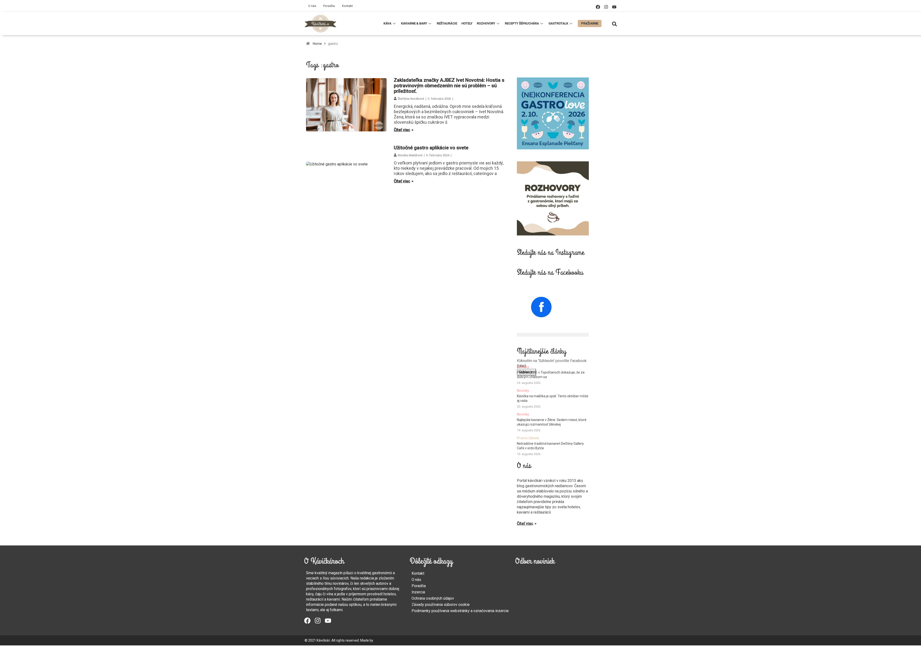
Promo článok (528, 438)
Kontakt (347, 6)
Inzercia (418, 592)
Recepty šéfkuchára (522, 23)
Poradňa (329, 6)
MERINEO (381, 640)
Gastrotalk (558, 23)
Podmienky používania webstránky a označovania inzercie (460, 610)
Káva (387, 23)
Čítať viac (402, 130)
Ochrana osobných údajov (433, 598)
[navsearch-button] (614, 23)
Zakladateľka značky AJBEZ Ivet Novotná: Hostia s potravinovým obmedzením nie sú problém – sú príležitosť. (449, 85)
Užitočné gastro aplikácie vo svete (431, 148)
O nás (312, 6)
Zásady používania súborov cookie (441, 604)
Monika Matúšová (410, 155)
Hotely (466, 23)
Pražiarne (589, 23)
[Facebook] (598, 7)
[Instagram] (606, 7)
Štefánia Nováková (411, 98)
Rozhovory (486, 23)
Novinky (523, 367)
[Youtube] (614, 7)
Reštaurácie (447, 23)
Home (317, 44)
